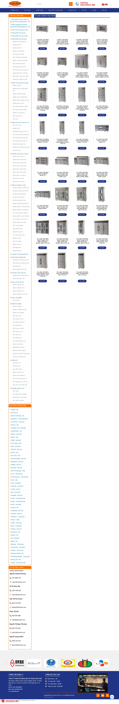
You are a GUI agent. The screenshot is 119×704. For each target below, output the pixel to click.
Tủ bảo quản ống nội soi (20, 378)
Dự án (94, 10)
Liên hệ (104, 10)
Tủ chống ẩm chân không (20, 57)
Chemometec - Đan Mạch (18, 547)
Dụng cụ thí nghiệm (16, 297)
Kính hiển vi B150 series (20, 159)
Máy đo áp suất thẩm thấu (20, 97)
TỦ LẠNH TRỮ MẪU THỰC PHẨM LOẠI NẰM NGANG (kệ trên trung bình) (82, 174)
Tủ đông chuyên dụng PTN (21, 137)
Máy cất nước (17, 244)
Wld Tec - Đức (15, 425)
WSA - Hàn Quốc (15, 446)
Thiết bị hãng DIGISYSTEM (21, 191)
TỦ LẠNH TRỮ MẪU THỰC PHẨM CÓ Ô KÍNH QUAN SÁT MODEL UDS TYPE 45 (62, 241)
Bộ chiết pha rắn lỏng (19, 63)
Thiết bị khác (17, 150)
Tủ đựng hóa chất (18, 319)
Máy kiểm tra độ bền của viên (21, 100)
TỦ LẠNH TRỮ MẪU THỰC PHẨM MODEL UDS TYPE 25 (82, 273)
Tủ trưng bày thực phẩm (20, 109)
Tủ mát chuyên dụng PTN (20, 141)
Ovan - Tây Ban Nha (16, 474)
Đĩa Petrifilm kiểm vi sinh (20, 269)
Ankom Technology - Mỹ (17, 415)
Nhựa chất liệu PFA (19, 284)
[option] (17, 663)
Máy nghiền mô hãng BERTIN (21, 206)
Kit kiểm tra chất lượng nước (21, 259)
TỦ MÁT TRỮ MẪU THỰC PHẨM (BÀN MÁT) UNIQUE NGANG (62, 75)
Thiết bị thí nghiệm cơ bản (18, 185)
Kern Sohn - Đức (15, 455)
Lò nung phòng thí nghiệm (21, 213)
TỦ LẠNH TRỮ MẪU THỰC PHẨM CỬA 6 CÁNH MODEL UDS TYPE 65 (102, 241)
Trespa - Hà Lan (15, 489)
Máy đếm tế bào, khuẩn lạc (21, 73)
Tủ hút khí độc (17, 315)
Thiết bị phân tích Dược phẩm (19, 36)
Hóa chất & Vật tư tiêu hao (18, 273)
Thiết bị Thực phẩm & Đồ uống (19, 83)
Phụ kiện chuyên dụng (19, 356)
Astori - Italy (14, 480)
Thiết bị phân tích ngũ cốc (18, 33)
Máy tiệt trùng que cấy (19, 144)
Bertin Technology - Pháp (18, 470)
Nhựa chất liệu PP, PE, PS (20, 294)
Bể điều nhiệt (17, 247)
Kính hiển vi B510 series (20, 172)
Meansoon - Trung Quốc (18, 516)
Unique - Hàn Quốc (16, 522)
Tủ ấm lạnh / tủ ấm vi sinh (20, 219)
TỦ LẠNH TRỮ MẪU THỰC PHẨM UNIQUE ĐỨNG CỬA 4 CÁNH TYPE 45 (42, 108)
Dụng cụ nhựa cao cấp (17, 282)
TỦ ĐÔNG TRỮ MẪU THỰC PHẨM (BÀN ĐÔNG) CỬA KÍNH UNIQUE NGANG (43, 42)
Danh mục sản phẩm (16, 15)
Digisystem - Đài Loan (17, 461)
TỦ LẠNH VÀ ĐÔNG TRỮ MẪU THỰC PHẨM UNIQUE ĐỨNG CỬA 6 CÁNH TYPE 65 (82, 75)
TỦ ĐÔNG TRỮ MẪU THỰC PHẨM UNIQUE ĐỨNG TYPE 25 (42, 141)
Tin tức (84, 10)
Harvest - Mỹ (14, 507)
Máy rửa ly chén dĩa (19, 112)
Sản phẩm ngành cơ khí (17, 388)
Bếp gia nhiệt (17, 238)
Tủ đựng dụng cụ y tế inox (21, 381)
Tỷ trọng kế (17, 300)
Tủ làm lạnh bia (18, 116)
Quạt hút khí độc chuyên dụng (21, 353)
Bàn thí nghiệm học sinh (20, 309)
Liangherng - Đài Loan (17, 510)
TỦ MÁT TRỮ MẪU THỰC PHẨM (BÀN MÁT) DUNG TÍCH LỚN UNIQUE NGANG (62, 42)
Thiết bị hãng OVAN (19, 197)
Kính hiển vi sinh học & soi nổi (19, 154)
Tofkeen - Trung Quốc (17, 550)
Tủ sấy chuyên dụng (19, 235)
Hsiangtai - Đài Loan (16, 495)
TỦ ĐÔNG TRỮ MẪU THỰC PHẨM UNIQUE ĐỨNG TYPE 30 (62, 107)
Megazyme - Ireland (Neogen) (19, 418)
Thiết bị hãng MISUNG (20, 194)
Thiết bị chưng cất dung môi (21, 70)
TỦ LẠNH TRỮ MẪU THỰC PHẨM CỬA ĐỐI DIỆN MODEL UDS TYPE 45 (82, 208)
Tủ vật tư (16, 391)
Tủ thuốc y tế (17, 362)
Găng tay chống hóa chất (20, 79)
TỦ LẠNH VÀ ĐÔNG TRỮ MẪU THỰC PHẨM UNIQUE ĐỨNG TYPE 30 (82, 108)
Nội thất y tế (14, 360)
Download (72, 10)
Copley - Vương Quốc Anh (18, 562)
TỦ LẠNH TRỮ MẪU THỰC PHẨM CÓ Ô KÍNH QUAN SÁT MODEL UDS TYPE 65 (42, 241)
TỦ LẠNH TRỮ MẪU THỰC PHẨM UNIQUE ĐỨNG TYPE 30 (101, 107)
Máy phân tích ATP (19, 103)
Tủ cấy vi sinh (17, 125)
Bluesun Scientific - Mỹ (17, 553)
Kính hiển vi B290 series (20, 166)
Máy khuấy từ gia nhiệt (20, 222)
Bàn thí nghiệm (18, 306)
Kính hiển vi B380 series (20, 169)
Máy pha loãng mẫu (19, 51)
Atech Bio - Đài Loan (16, 467)
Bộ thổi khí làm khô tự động (21, 76)
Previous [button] (6, 663)
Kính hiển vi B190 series (20, 162)
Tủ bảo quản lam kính (19, 341)
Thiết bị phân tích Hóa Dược (19, 39)
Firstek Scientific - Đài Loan (18, 458)
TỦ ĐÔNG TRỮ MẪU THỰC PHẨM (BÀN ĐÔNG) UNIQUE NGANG (43, 75)
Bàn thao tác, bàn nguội (20, 397)
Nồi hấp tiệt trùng (18, 228)
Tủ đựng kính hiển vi (19, 322)
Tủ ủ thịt (16, 119)
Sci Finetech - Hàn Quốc (17, 422)
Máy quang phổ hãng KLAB (21, 203)
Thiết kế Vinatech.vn (49, 697)
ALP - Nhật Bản (15, 538)
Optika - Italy (14, 437)
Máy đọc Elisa (17, 44)
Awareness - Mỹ (15, 532)
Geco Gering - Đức (16, 443)
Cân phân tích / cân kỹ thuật (21, 216)
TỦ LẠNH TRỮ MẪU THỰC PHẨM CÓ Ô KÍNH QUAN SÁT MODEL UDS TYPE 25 (82, 241)
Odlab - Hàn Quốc (16, 440)
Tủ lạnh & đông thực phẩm (21, 106)
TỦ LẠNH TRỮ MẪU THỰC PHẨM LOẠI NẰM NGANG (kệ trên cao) (62, 174)
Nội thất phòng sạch (19, 347)
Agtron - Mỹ (14, 541)
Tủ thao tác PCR (18, 331)
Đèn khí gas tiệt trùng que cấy (21, 147)
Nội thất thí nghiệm (55, 10)
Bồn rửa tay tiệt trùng (19, 375)
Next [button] (112, 663)
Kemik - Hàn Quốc (16, 504)
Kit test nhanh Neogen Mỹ (18, 257)
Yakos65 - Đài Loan (16, 449)
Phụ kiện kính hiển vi (19, 181)
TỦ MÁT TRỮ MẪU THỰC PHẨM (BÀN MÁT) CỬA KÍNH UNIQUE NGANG (102, 42)
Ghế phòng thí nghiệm (20, 350)
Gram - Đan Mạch (16, 483)
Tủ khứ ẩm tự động (19, 54)
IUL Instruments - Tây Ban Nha (19, 477)
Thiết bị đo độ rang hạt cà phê (19, 30)
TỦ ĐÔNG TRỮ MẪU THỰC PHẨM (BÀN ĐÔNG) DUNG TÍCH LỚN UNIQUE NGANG (82, 42)
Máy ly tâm (17, 128)
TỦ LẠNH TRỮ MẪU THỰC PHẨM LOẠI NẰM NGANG (43, 207)
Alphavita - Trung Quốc (17, 544)
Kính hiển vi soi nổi (19, 178)
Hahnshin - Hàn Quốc (17, 486)
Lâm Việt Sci (14, 412)
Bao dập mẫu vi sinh (19, 278)
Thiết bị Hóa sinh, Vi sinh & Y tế (20, 122)
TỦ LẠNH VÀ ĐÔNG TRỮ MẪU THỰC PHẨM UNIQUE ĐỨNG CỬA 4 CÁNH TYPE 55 (102, 75)
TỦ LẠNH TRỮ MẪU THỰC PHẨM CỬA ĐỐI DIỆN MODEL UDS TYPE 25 (102, 208)
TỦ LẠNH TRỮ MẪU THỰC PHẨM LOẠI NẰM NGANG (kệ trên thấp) (102, 174)
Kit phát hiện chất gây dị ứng (21, 263)
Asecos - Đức (15, 452)
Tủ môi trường (17, 241)
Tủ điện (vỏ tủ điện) (19, 400)
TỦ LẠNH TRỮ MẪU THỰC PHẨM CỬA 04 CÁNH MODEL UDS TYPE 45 (42, 274)
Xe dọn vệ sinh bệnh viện (20, 384)
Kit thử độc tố (17, 266)
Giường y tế (17, 366)
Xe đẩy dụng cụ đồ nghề (20, 394)
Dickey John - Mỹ (15, 559)
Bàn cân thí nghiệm (19, 312)
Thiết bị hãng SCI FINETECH (21, 187)
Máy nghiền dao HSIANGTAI (21, 209)
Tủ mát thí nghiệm (18, 225)
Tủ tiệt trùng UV (18, 337)
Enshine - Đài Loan (16, 529)
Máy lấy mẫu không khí (20, 41)
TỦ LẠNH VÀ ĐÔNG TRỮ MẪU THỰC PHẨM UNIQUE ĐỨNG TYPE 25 (62, 141)
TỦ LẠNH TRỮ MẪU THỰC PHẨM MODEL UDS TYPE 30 (62, 273)
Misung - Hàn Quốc (16, 434)
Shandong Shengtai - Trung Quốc (20, 556)
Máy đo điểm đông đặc (20, 93)
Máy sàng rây (17, 85)
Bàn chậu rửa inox (19, 372)
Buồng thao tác (18, 48)
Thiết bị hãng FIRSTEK (20, 200)
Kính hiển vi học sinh (19, 156)
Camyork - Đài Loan (16, 513)
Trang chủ (14, 10)
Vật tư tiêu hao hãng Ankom (21, 275)
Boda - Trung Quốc (16, 526)
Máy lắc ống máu (18, 231)
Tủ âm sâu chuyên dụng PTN (21, 134)
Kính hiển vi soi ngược (20, 175)
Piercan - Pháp (15, 519)
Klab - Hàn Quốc (15, 492)
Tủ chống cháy (18, 325)
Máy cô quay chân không (20, 60)
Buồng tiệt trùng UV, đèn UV (21, 131)
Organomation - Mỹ (16, 431)
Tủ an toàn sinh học (19, 328)
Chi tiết (42, 48)
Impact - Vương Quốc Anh (18, 501)
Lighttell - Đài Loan (16, 464)
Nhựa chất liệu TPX (19, 291)
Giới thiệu (27, 10)
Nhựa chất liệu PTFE (19, 287)
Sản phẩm (39, 10)
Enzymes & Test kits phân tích (19, 254)
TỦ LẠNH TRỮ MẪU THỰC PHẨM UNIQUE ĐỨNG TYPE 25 (82, 141)
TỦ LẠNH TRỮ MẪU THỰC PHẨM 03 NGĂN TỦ (43, 174)
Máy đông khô (18, 250)
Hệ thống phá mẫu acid (20, 66)
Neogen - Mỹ (14, 409)
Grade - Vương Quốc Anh (18, 498)
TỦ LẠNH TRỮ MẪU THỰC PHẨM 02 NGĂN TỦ (102, 141)
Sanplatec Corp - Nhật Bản (18, 428)
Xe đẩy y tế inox (18, 369)
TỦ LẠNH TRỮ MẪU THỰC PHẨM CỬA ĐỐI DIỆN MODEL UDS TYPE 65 (62, 208)
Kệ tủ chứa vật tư (18, 344)
